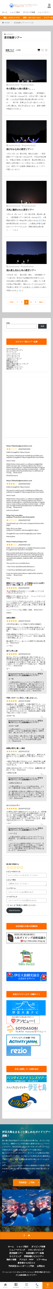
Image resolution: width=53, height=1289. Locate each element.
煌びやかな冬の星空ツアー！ (20, 149)
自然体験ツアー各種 (35, 1253)
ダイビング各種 (29, 12)
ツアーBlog (41, 1259)
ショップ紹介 (15, 12)
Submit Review (14, 910)
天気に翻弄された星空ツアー (20, 209)
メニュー (26, 1287)
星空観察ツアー (12, 362)
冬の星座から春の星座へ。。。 (21, 88)
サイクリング (11, 352)
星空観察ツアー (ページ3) (23, 23)
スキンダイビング (13, 355)
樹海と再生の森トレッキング (17, 364)
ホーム (4, 12)
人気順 (18, 50)
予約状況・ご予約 (26, 1182)
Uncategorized (12, 348)
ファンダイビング (13, 357)
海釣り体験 (11, 1259)
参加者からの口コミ (26, 1262)
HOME (7, 23)
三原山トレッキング (14, 359)
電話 (37, 1287)
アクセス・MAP (26, 1259)
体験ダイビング (12, 360)
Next (41, 302)
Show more (17, 472)
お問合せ (41, 1266)
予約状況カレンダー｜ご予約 (21, 1266)
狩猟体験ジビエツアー (14, 367)
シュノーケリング (44, 12)
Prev (11, 302)
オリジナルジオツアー (14, 350)
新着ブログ (10, 50)
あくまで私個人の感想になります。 (23, 905)
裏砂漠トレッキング (14, 369)
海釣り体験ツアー (13, 365)
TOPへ (48, 1287)
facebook (16, 1287)
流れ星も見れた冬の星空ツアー (21, 270)
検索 (8, 323)
